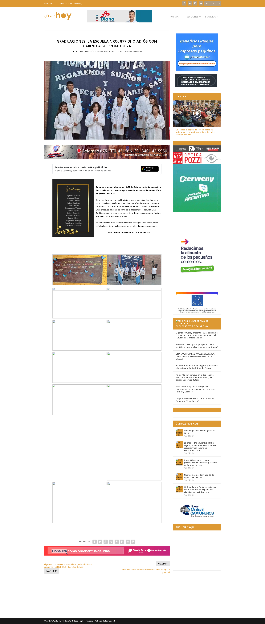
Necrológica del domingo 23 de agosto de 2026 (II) (199, 476)
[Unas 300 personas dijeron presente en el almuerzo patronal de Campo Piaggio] (179, 462)
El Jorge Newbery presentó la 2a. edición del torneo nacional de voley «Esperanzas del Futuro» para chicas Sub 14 (197, 335)
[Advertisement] (197, 550)
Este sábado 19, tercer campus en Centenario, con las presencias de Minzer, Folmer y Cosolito (196, 389)
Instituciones (110, 51)
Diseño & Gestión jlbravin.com (79, 621)
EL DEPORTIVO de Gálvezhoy (69, 3)
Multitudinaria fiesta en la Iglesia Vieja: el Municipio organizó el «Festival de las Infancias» (200, 489)
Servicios (210, 17)
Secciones (192, 17)
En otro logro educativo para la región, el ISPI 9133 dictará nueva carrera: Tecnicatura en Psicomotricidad (200, 446)
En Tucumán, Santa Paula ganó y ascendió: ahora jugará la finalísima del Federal (197, 366)
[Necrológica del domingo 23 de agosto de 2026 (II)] (179, 476)
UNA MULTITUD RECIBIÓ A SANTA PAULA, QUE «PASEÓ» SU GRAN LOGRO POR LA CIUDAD (195, 356)
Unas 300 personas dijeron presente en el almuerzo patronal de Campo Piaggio (200, 462)
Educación (89, 51)
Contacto (48, 3)
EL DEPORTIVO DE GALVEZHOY (192, 326)
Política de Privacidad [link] (105, 621)
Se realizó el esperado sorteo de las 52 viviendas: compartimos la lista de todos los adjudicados (195, 132)
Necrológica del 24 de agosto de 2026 (199, 431)
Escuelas (99, 51)
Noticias (174, 17)
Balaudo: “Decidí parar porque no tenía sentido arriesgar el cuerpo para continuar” (197, 345)
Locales (120, 51)
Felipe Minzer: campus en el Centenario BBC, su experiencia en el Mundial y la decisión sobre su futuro (195, 377)
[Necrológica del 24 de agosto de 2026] (179, 432)
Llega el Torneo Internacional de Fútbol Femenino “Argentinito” (195, 399)
